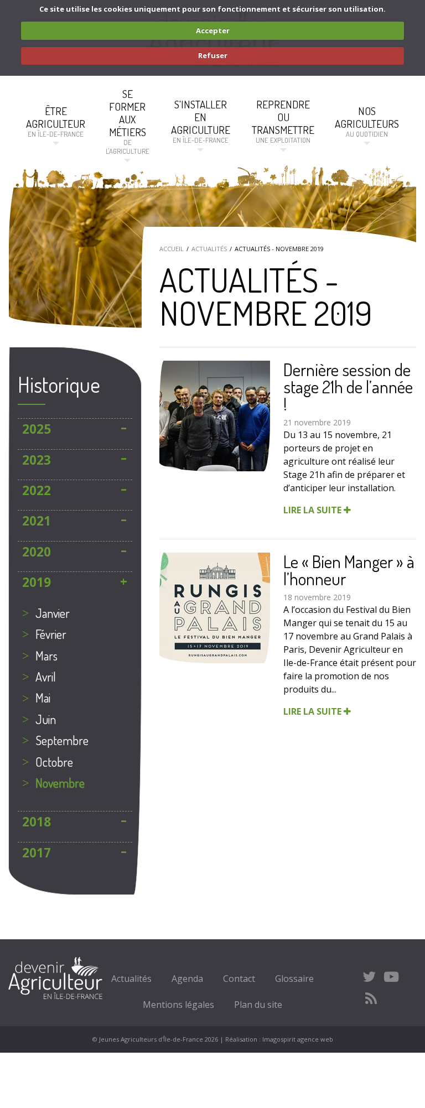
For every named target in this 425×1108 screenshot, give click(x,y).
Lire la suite (313, 510)
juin (45, 719)
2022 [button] (36, 490)
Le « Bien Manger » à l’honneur (348, 569)
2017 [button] (36, 852)
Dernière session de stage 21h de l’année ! (348, 386)
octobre (54, 761)
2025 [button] (36, 429)
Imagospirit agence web (297, 1039)
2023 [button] (36, 460)
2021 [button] (36, 520)
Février (50, 634)
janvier (52, 613)
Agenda (187, 978)
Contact (239, 978)
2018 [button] (36, 821)
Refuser (212, 55)
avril (45, 676)
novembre (60, 782)
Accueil (171, 249)
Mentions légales (178, 1004)
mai (42, 697)
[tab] (75, 429)
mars (46, 655)
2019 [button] (36, 582)
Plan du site (258, 1004)
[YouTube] (391, 976)
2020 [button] (36, 551)
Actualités (209, 249)
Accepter (213, 30)
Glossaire (294, 978)
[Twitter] (369, 976)
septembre (62, 740)
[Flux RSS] (371, 998)
